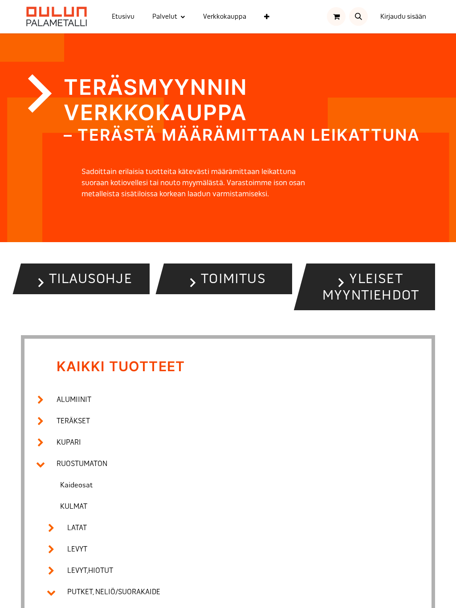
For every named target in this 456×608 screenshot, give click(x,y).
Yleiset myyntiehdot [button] (370, 287)
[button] (358, 16)
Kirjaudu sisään (403, 16)
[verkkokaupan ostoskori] (336, 16)
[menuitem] (123, 17)
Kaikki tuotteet (121, 366)
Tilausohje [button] (90, 279)
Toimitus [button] (233, 279)
